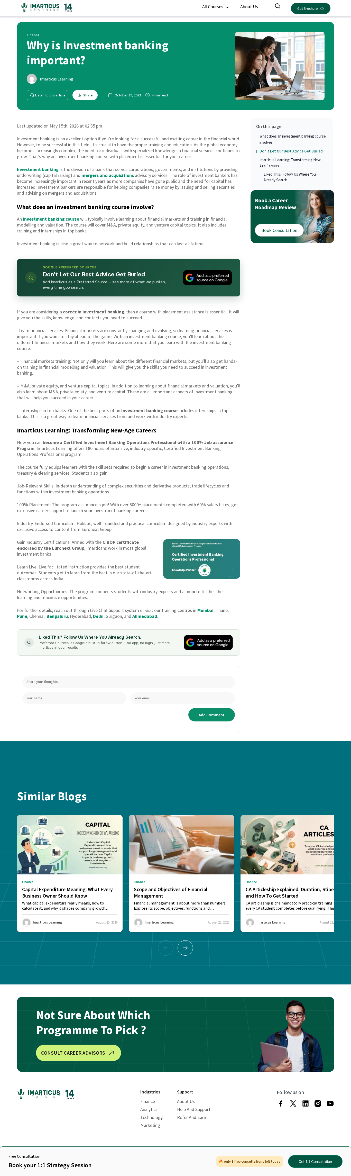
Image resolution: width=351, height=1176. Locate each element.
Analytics (149, 1109)
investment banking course (51, 219)
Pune (22, 616)
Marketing (150, 1125)
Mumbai (205, 610)
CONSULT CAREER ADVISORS (73, 1053)
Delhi (98, 616)
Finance (147, 1101)
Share (88, 95)
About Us (249, 7)
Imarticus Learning (56, 79)
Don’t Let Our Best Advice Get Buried (291, 151)
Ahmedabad (144, 616)
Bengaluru (57, 616)
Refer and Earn (191, 1117)
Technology (151, 1117)
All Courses (213, 7)
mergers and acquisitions (107, 175)
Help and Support (193, 1109)
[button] (185, 948)
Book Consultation (279, 230)
